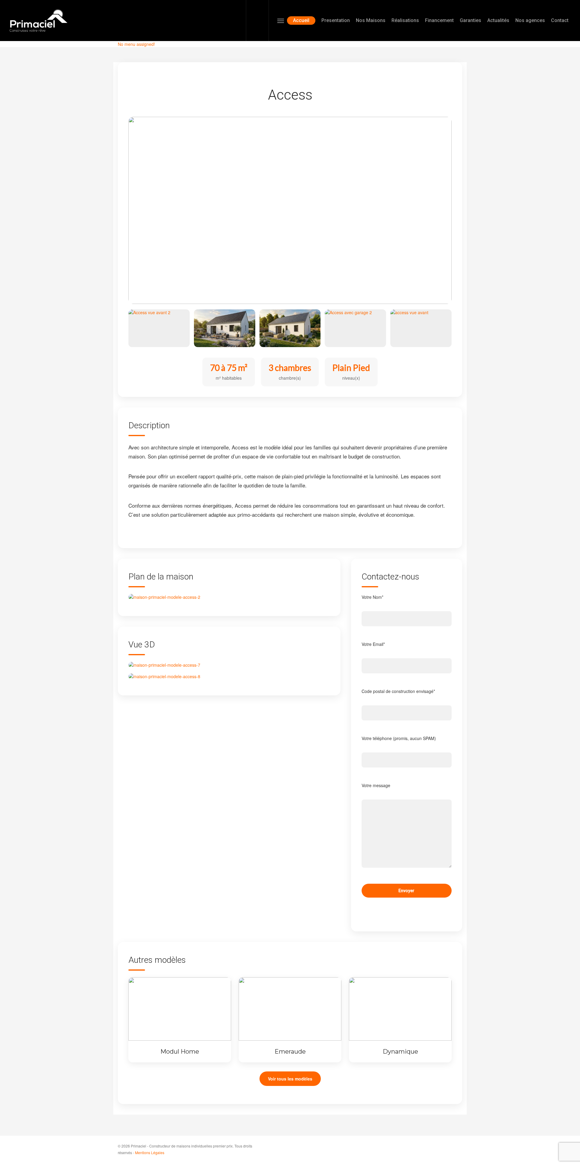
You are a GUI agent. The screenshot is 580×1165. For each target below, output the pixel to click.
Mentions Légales (149, 1152)
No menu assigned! (136, 44)
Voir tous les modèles (290, 1079)
